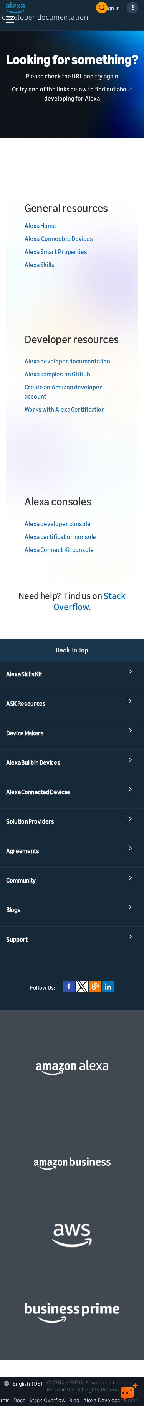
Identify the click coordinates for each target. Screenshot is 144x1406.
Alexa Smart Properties (56, 252)
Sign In (112, 8)
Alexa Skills (40, 265)
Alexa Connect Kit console (59, 550)
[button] (25, 1383)
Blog (74, 1400)
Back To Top (72, 650)
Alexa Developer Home (110, 1400)
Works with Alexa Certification (65, 409)
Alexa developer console (58, 524)
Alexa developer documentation (67, 361)
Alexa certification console (60, 537)
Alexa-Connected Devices (59, 239)
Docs (19, 1400)
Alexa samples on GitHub (57, 374)
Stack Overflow (47, 1400)
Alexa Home (40, 226)
